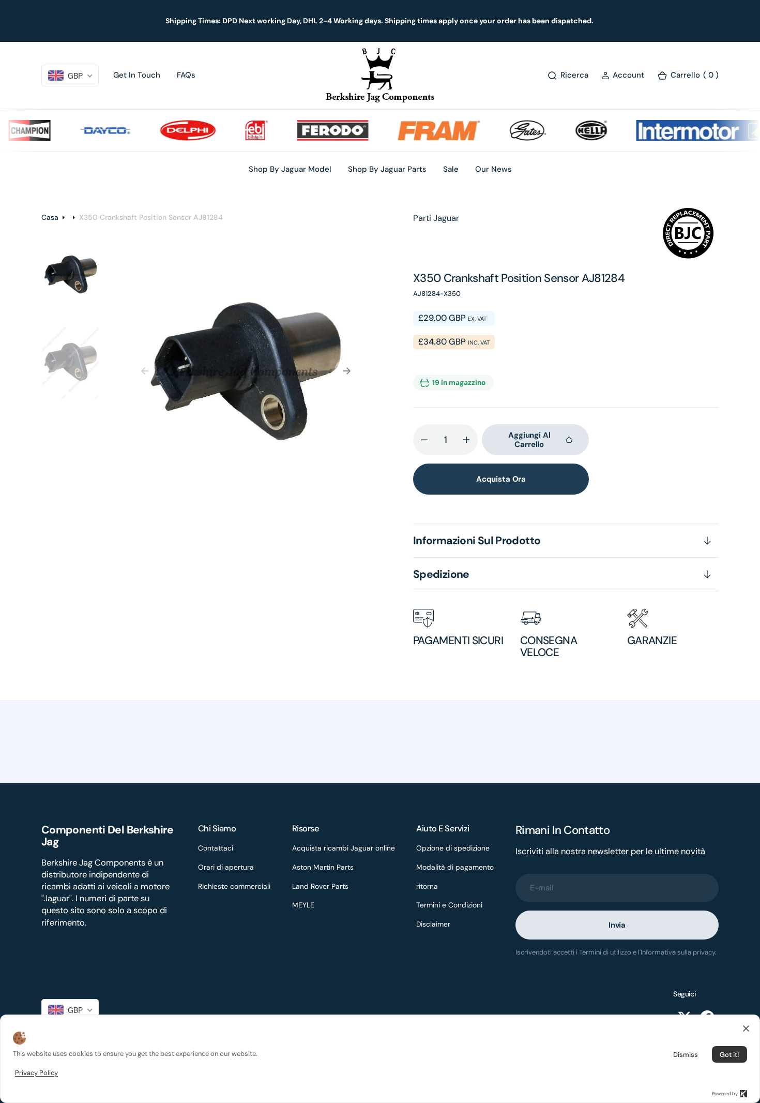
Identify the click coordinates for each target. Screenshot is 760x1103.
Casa (49, 217)
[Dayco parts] (92, 130)
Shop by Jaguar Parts (387, 169)
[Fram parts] (426, 130)
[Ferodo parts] (319, 130)
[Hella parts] (579, 130)
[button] (622, 75)
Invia (617, 925)
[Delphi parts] (175, 130)
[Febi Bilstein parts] (243, 130)
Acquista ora (501, 479)
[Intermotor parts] (689, 130)
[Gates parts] (515, 130)
